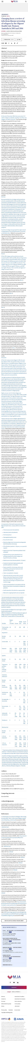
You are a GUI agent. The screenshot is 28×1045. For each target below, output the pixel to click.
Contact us (3, 999)
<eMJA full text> (5, 827)
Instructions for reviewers (20, 999)
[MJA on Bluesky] (14, 982)
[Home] (14, 1)
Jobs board (17, 1006)
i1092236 (15, 870)
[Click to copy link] (17, 43)
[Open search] (26, 1)
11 (7, 485)
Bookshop (14, 987)
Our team (3, 1001)
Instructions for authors (19, 996)
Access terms (17, 1010)
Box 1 (22, 149)
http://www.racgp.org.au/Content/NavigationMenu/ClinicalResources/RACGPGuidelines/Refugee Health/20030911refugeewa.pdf (13, 914)
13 (25, 512)
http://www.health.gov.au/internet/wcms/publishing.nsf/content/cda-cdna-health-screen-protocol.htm (13, 903)
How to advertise (18, 1001)
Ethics (4, 930)
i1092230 (11, 852)
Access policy (17, 1003)
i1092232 (23, 857)
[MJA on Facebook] (10, 982)
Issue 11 (8, 16)
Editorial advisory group (6, 1003)
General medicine (7, 955)
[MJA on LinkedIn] (17, 982)
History (2, 1006)
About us (3, 996)
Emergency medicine (7, 947)
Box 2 (9, 233)
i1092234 (20, 863)
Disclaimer (11, 1010)
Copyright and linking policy (7, 1012)
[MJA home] (14, 977)
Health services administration (10, 938)
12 (14, 502)
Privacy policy (4, 1010)
